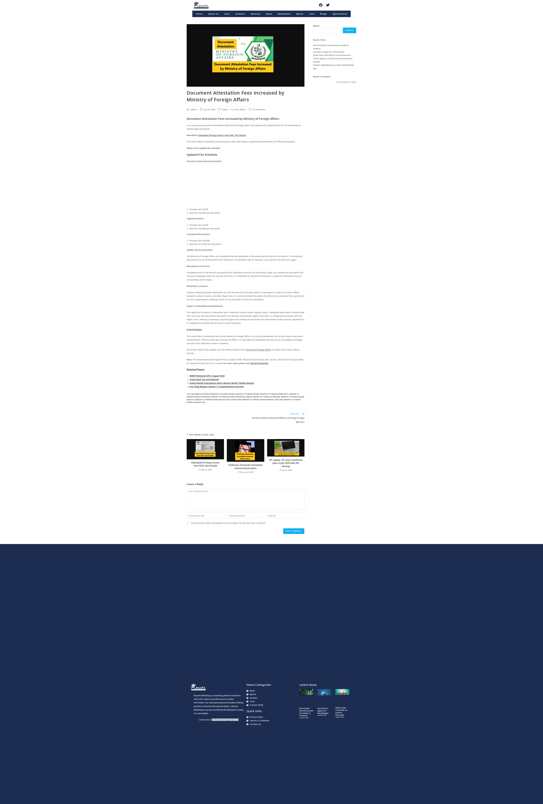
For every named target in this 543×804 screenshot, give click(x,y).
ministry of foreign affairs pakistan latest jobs (262, 400)
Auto (227, 13)
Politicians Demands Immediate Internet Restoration (245, 466)
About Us (213, 13)
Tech (312, 13)
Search (316, 25)
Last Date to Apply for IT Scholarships (328, 52)
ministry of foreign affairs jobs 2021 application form (218, 400)
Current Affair (238, 109)
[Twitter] (327, 4)
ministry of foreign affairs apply (274, 394)
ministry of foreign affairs (247, 394)
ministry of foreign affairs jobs (266, 397)
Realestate (284, 13)
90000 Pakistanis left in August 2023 (207, 376)
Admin (193, 109)
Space (299, 13)
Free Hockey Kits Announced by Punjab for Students (306, 712)
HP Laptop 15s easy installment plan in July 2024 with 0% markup (286, 463)
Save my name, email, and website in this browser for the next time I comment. (228, 523)
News (269, 13)
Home (199, 13)
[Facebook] (320, 4)
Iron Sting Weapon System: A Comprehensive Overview (216, 386)
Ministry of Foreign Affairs (258, 349)
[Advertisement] (245, 185)
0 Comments (259, 109)
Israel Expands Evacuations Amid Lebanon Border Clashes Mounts (221, 383)
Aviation (240, 13)
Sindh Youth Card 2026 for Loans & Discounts (332, 55)
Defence (255, 13)
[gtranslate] (339, 13)
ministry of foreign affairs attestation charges (231, 397)
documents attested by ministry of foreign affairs (213, 394)
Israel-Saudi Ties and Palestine (204, 379)
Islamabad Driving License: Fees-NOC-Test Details (205, 464)
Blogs (323, 13)
